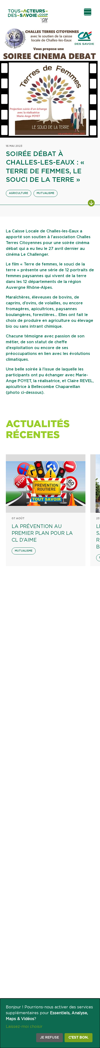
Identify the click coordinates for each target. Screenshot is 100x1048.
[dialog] (50, 1023)
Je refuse (49, 1037)
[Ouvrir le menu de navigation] (87, 12)
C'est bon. (78, 1037)
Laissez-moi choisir (24, 1027)
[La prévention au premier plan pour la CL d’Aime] (45, 483)
